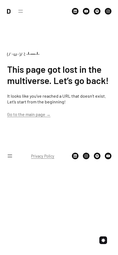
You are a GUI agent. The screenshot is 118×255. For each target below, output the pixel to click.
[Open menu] (20, 11)
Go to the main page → (28, 114)
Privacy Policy (42, 156)
